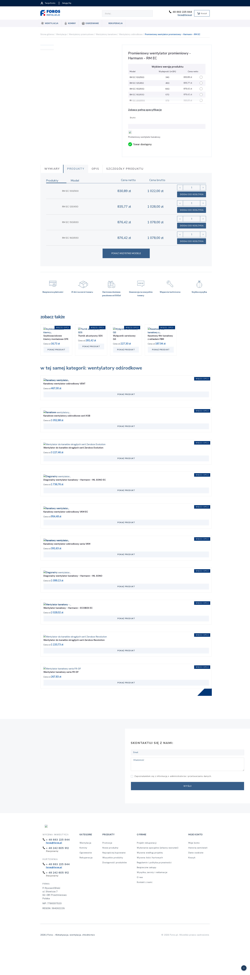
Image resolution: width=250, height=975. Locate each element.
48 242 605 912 (58, 848)
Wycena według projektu (150, 852)
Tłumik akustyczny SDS (90, 335)
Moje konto (194, 843)
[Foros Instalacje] (50, 13)
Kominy (83, 847)
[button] (242, 966)
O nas (140, 877)
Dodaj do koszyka (71, 164)
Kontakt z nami (144, 882)
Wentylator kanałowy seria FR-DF (61, 672)
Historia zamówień (197, 847)
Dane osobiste (195, 852)
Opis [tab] (95, 169)
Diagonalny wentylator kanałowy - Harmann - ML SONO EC (74, 479)
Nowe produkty (110, 847)
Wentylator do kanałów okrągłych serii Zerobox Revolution (74, 640)
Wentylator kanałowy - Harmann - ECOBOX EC (68, 608)
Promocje (107, 843)
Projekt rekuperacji (147, 843)
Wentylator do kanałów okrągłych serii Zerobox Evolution (73, 447)
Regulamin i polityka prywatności (154, 862)
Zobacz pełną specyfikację (145, 109)
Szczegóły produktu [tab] (125, 169)
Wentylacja (85, 843)
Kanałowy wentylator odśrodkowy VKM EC (65, 511)
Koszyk (191, 857)
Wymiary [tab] (52, 169)
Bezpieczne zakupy (146, 867)
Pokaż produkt (56, 350)
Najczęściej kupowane (114, 852)
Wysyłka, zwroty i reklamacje (152, 872)
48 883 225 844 (182, 12)
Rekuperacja (86, 857)
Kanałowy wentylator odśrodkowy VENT (64, 383)
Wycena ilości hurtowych (150, 857)
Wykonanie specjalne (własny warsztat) (157, 847)
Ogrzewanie (86, 852)
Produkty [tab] (75, 169)
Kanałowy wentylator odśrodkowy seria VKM (66, 543)
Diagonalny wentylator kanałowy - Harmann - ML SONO (72, 575)
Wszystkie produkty (112, 857)
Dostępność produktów (114, 862)
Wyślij (187, 786)
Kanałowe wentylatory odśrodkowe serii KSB (66, 415)
